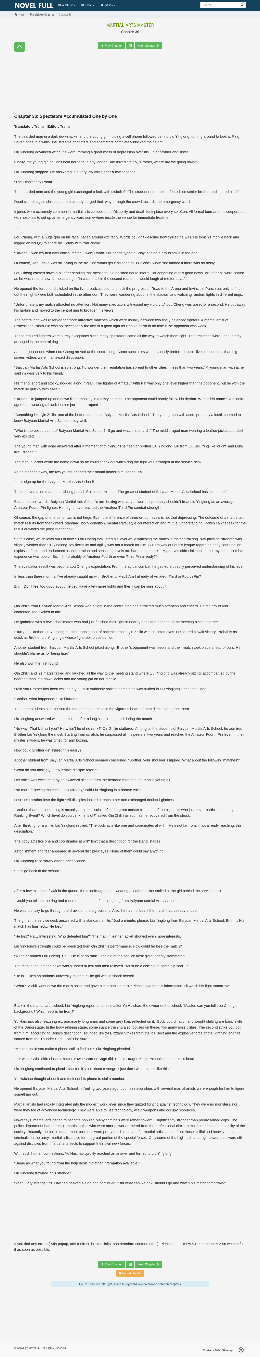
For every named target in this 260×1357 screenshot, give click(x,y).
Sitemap (227, 1350)
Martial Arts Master (130, 25)
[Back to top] (241, 1350)
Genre (88, 5)
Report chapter (131, 1273)
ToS (217, 1350)
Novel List (67, 5)
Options (108, 5)
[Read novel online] (34, 5)
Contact (207, 1350)
